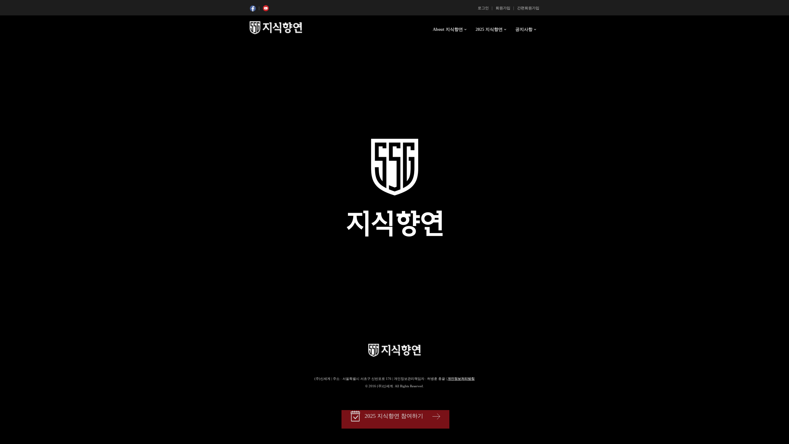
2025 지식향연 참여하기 (394, 416)
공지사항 (524, 29)
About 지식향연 (448, 29)
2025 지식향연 (489, 29)
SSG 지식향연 (276, 27)
